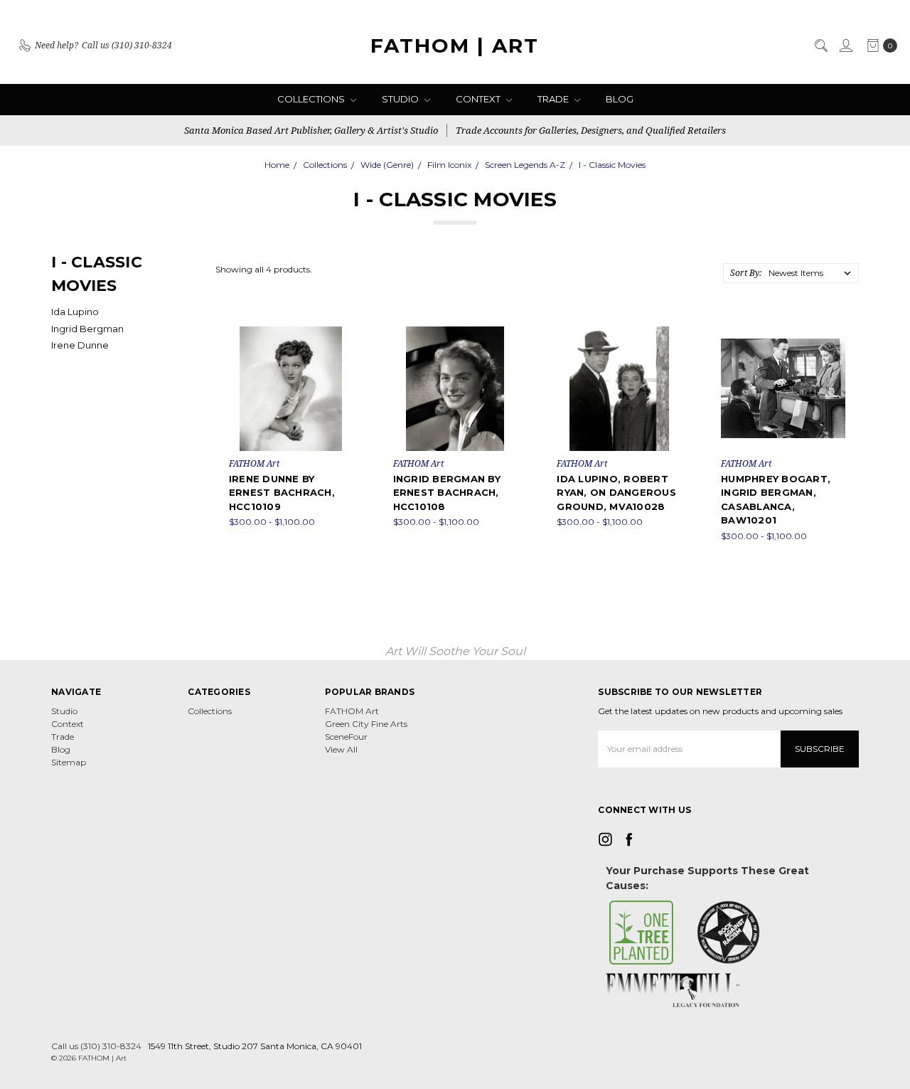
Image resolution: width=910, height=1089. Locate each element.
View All (341, 749)
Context (479, 99)
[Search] (820, 45)
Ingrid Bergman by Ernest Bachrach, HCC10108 (446, 492)
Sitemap (68, 762)
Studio (401, 99)
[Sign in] (845, 45)
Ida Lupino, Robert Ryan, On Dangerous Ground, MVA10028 (616, 492)
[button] (642, 933)
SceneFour (346, 736)
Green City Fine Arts (366, 723)
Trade (554, 99)
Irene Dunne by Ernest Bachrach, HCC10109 (282, 492)
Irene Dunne (80, 345)
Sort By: (745, 273)
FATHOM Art (352, 711)
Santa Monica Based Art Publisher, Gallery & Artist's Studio (311, 130)
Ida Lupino (75, 311)
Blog (619, 99)
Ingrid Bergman (87, 328)
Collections (312, 99)
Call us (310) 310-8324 (96, 1046)
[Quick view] (343, 336)
